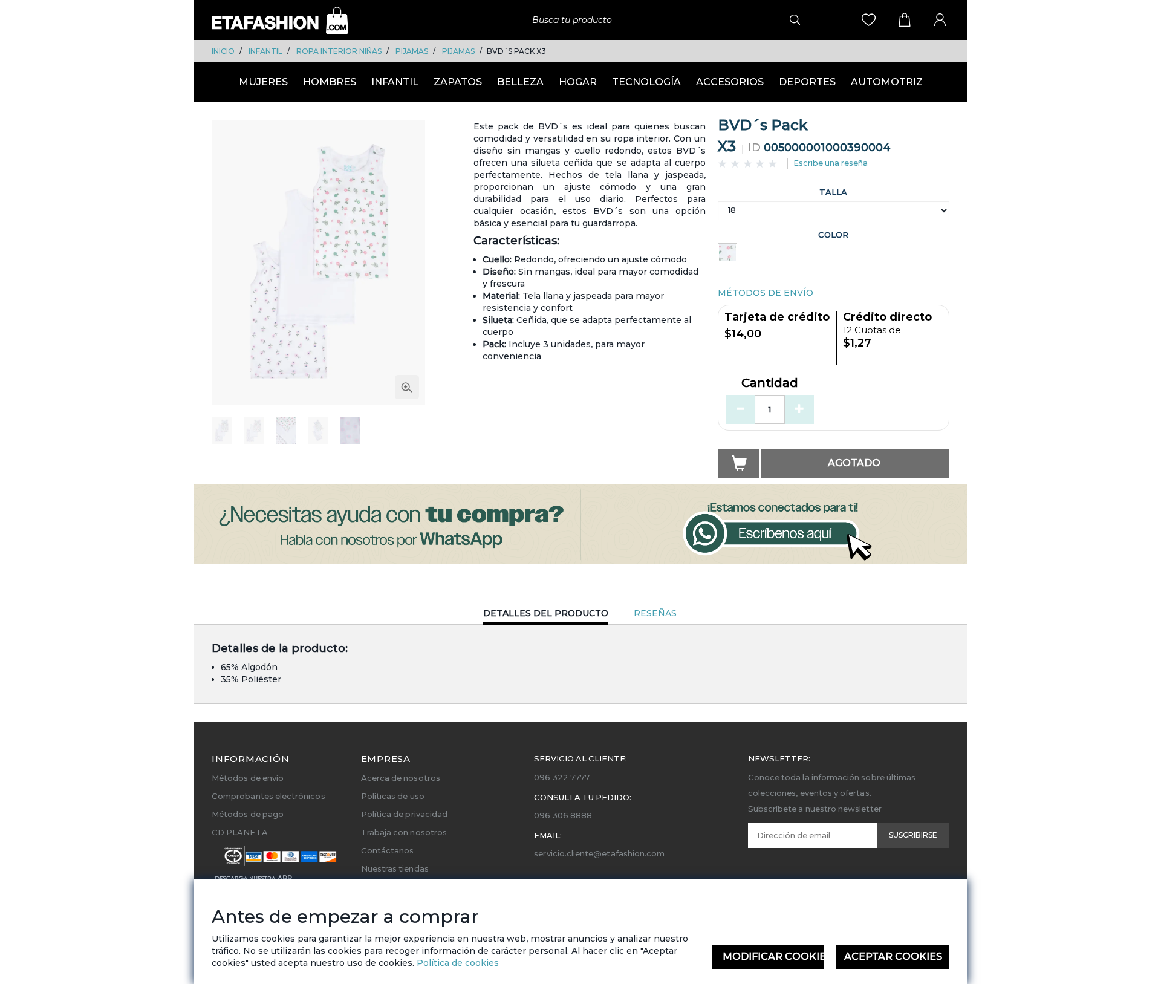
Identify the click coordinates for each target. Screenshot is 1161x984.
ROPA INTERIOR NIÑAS (339, 51)
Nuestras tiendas (395, 868)
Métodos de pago (248, 814)
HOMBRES (329, 82)
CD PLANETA (240, 832)
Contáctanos (387, 850)
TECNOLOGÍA (646, 82)
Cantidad (769, 383)
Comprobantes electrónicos (268, 796)
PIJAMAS (411, 51)
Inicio (223, 51)
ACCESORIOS (730, 82)
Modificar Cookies (774, 956)
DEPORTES (807, 82)
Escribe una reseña (830, 163)
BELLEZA (520, 82)
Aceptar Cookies (893, 956)
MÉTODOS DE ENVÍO (765, 292)
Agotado (854, 463)
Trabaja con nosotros (404, 832)
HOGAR (578, 82)
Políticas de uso (392, 796)
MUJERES (263, 82)
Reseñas (655, 613)
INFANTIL (265, 51)
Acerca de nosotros (400, 778)
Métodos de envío (248, 778)
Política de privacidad (404, 814)
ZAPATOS (458, 82)
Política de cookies (456, 962)
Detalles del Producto (545, 616)
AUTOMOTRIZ (887, 82)
